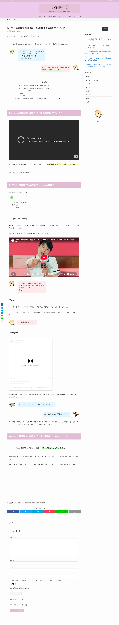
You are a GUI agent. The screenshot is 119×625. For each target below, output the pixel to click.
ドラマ (89, 87)
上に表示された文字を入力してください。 (21, 588)
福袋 (88, 98)
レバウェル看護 (27, 502)
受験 (88, 91)
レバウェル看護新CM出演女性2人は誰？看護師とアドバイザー (36, 85)
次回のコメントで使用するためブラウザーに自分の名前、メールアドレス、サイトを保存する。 (38, 580)
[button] (13, 511)
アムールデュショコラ (93, 80)
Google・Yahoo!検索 (25, 90)
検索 (105, 28)
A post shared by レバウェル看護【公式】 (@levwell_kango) (30, 387)
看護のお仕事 (43, 502)
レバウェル (19, 502)
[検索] (111, 1)
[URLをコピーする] (75, 511)
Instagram (22, 95)
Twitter (21, 93)
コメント (13, 537)
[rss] (108, 1)
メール (12, 567)
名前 (12, 560)
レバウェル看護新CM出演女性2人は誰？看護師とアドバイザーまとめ (38, 98)
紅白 (88, 102)
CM (10, 31)
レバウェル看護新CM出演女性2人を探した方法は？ (33, 88)
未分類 (89, 94)
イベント (89, 83)
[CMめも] (59, 8)
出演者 (33, 502)
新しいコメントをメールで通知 (18, 599)
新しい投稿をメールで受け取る (18, 605)
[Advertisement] (44, 481)
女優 (38, 502)
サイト (12, 573)
